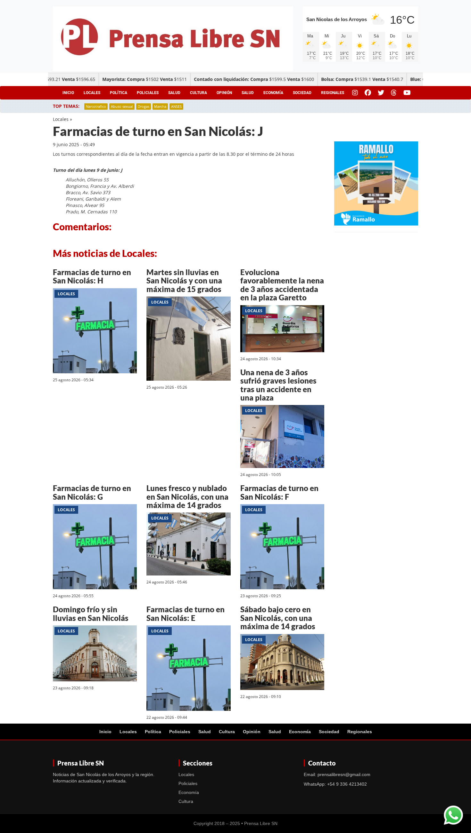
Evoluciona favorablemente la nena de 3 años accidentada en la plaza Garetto (282, 284)
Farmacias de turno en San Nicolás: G (92, 492)
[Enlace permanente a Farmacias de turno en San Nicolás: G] (95, 548)
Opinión (224, 93)
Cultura (198, 93)
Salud (174, 93)
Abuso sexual (122, 106)
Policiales (148, 93)
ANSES (176, 106)
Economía (273, 93)
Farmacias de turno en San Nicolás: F (279, 492)
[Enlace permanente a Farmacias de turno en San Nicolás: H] (95, 332)
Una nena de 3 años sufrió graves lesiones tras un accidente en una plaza (278, 385)
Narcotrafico (96, 106)
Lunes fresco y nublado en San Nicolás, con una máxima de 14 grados (187, 496)
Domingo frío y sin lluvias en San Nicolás (90, 613)
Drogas (143, 106)
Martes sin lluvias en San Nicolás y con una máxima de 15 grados (184, 280)
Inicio (68, 93)
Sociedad (302, 93)
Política (118, 93)
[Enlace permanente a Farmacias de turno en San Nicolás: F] (282, 548)
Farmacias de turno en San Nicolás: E (185, 613)
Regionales (332, 93)
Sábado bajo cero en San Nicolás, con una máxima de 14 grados (277, 618)
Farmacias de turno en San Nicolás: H (92, 276)
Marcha (160, 106)
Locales (92, 93)
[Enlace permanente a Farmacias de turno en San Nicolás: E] (188, 669)
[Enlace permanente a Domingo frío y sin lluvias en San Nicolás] (95, 655)
